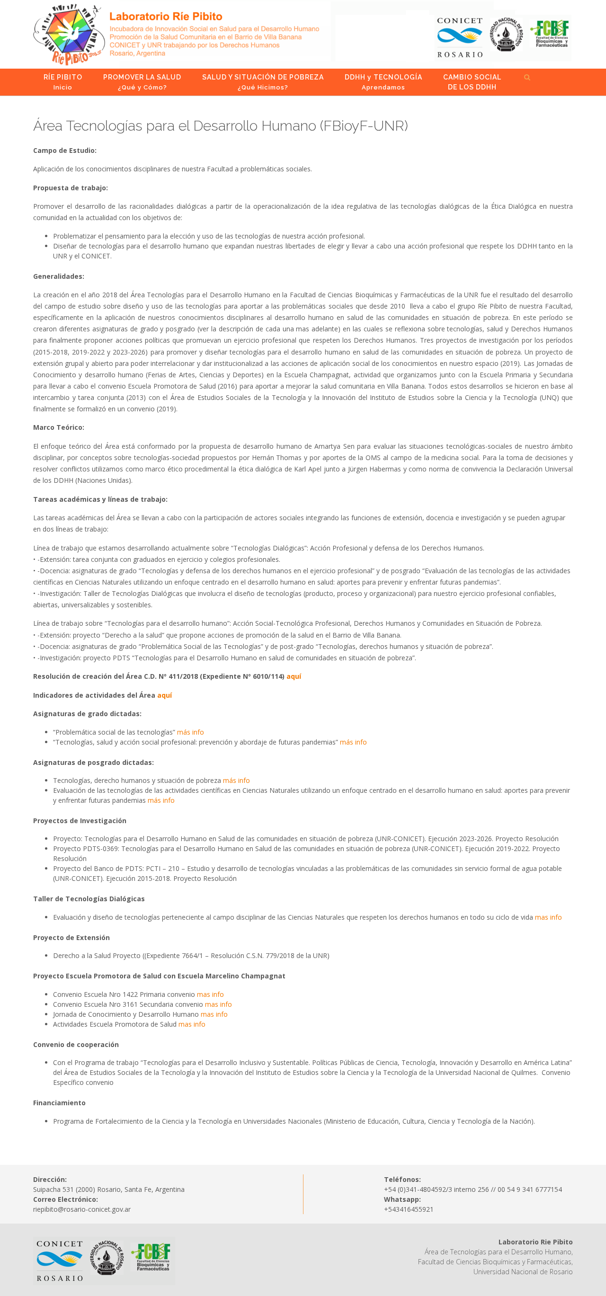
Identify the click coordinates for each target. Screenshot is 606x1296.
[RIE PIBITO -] (303, 34)
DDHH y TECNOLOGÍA (383, 82)
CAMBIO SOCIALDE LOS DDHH (472, 82)
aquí (293, 676)
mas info (548, 917)
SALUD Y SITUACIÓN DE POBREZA (263, 82)
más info (190, 732)
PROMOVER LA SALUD (142, 82)
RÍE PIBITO (63, 82)
